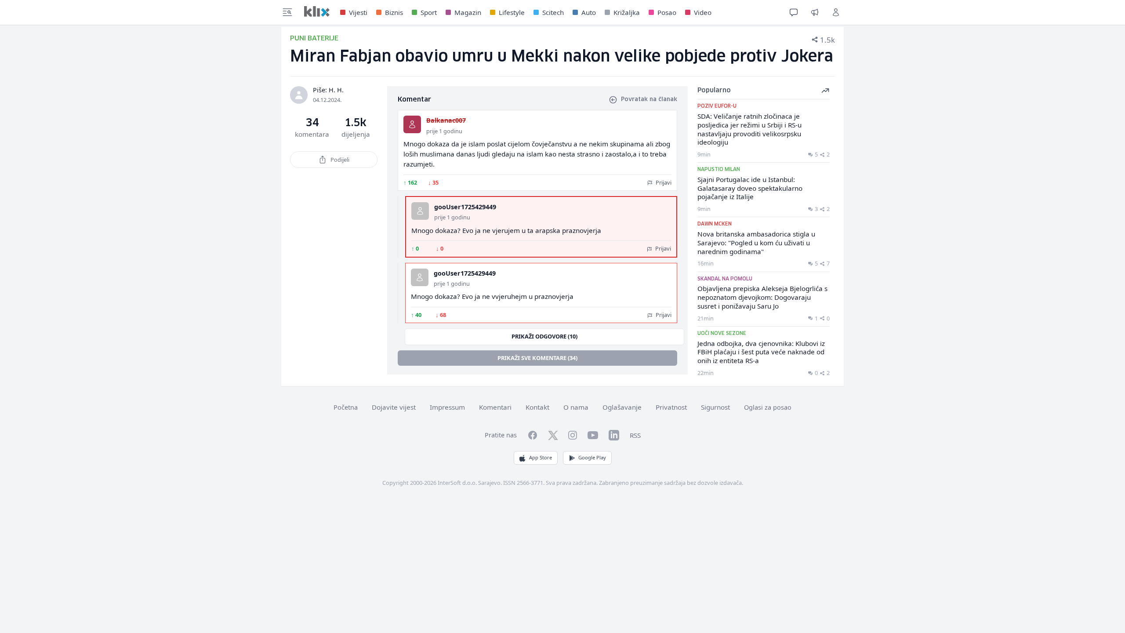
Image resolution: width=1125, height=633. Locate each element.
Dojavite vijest (394, 407)
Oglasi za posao (767, 407)
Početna (346, 407)
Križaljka (626, 12)
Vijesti (358, 12)
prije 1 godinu (444, 131)
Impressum (447, 407)
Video (702, 12)
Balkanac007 (446, 120)
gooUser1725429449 (465, 207)
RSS (635, 435)
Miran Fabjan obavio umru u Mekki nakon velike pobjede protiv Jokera (561, 57)
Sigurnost (715, 407)
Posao (666, 12)
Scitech (553, 12)
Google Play (592, 457)
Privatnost (671, 407)
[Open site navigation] (287, 12)
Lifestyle (512, 12)
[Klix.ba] (317, 11)
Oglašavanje (622, 407)
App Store (540, 457)
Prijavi (662, 182)
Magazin (467, 12)
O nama (575, 407)
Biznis (394, 12)
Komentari (495, 407)
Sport (429, 12)
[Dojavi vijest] (815, 12)
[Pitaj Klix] (794, 12)
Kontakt (537, 407)
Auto (588, 12)
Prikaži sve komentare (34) (537, 358)
